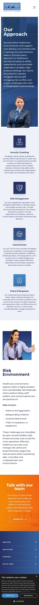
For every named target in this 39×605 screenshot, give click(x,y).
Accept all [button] (10, 595)
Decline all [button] (28, 595)
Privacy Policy (26, 591)
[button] (19, 601)
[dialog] (19, 589)
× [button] (36, 576)
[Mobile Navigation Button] (33, 7)
